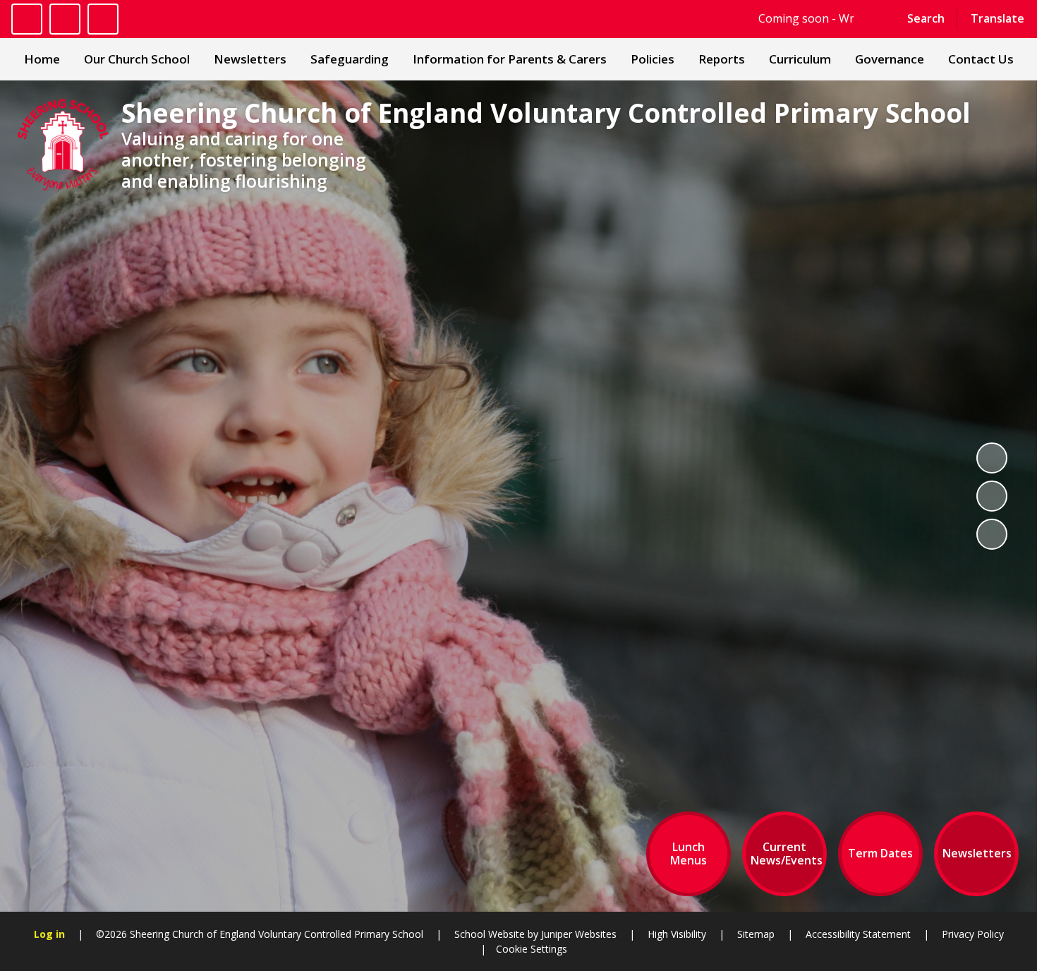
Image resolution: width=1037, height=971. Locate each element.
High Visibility (677, 934)
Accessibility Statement (858, 934)
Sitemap (756, 934)
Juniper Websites (577, 934)
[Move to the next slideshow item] (991, 534)
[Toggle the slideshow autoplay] (991, 458)
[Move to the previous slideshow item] (991, 496)
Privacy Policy (973, 934)
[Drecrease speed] (64, 19)
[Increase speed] (103, 19)
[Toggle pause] (26, 19)
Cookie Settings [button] (531, 948)
